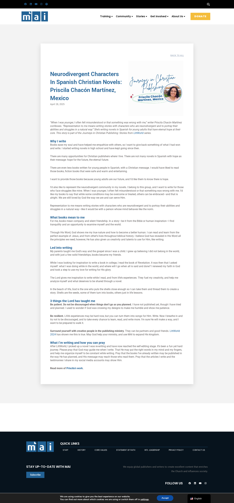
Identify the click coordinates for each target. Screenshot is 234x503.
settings (145, 499)
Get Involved (158, 16)
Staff (65, 450)
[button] (208, 4)
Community (123, 16)
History (81, 450)
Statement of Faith (125, 450)
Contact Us (199, 450)
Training (105, 16)
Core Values (101, 450)
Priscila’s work (74, 368)
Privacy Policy (176, 450)
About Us (177, 16)
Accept (165, 497)
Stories (140, 16)
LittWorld (139, 133)
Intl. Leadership (152, 450)
